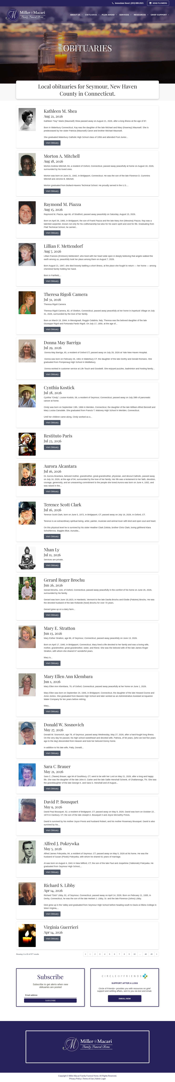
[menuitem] (76, 14)
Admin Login (100, 1079)
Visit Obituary (52, 143)
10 (134, 954)
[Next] (156, 954)
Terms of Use (88, 1079)
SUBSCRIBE (50, 1001)
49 (151, 954)
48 (146, 954)
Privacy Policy (75, 1079)
